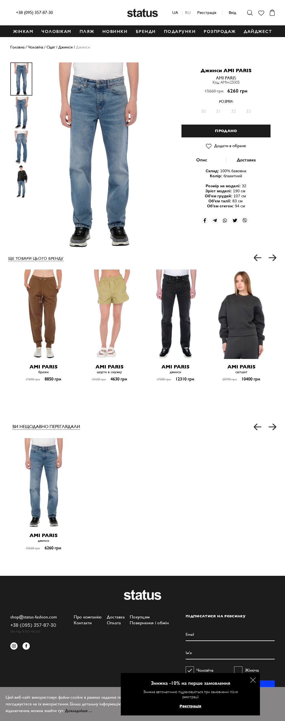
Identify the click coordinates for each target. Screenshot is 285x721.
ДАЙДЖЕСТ (258, 31)
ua (175, 12)
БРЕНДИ (146, 31)
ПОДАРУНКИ (180, 31)
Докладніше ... (78, 710)
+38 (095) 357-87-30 (34, 12)
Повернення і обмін (149, 622)
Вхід (232, 12)
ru (188, 12)
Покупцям (140, 617)
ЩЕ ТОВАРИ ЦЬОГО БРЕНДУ (35, 258)
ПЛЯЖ (87, 31)
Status (142, 13)
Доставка (246, 159)
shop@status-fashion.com (33, 617)
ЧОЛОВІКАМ (56, 31)
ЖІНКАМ (23, 31)
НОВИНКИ (115, 31)
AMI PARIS (226, 78)
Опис (201, 159)
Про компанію (88, 617)
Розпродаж (220, 31)
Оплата (114, 622)
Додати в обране (230, 145)
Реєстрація (206, 12)
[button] (258, 257)
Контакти (83, 622)
